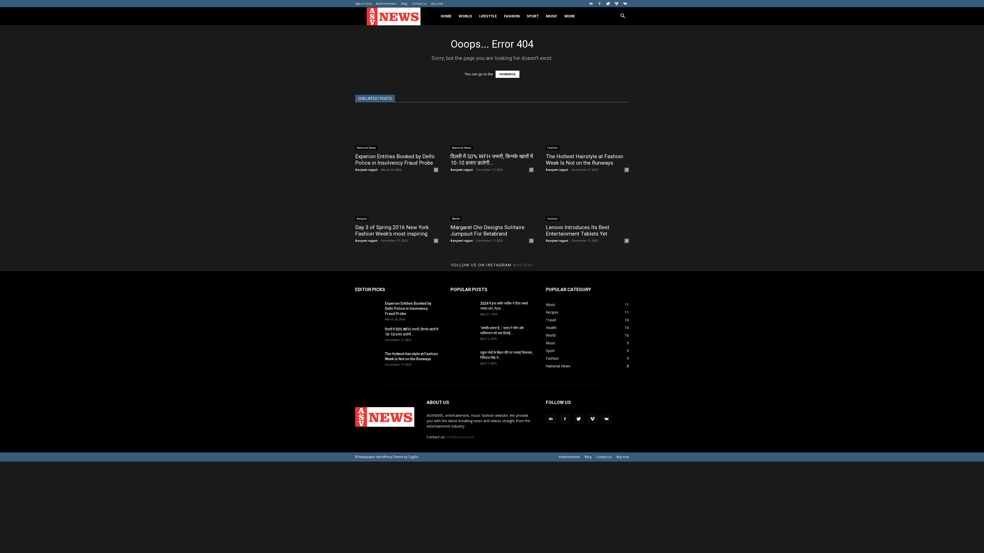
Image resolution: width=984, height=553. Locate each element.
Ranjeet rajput (366, 170)
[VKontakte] (625, 3)
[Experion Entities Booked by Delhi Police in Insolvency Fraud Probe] (396, 129)
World (465, 16)
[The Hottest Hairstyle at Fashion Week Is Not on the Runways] (587, 129)
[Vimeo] (616, 3)
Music (551, 16)
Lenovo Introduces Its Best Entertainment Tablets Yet (577, 230)
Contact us (419, 3)
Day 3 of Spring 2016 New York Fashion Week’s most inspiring (392, 230)
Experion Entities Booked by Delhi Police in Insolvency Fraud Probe (395, 159)
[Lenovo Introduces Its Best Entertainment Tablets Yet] (587, 200)
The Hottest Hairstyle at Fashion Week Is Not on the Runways (584, 159)
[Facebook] (599, 3)
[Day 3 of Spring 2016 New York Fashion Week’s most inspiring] (396, 200)
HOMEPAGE (507, 74)
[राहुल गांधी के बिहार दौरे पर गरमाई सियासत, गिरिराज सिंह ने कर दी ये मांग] (463, 359)
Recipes (362, 218)
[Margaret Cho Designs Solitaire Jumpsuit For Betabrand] (492, 200)
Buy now (437, 3)
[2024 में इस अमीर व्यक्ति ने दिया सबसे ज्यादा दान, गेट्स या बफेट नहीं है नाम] (463, 310)
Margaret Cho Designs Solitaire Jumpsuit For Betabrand (487, 230)
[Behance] (591, 3)
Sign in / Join (363, 3)
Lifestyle (488, 16)
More (570, 16)
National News (366, 148)
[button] (623, 16)
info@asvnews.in (460, 436)
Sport (533, 16)
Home (446, 16)
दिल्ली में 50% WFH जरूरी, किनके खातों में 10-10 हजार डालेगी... (491, 159)
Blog (404, 3)
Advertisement (386, 3)
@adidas (523, 264)
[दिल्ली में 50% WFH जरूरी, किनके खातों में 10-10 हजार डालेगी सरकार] (492, 129)
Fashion (512, 16)
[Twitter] (608, 3)
